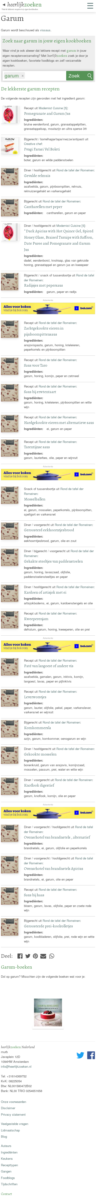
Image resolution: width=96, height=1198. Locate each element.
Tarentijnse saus (37, 447)
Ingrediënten (9, 1152)
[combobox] (34, 74)
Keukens (7, 1158)
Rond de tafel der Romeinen (75, 170)
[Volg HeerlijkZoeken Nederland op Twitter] (80, 1055)
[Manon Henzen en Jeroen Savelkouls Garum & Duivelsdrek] (48, 1027)
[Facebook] (20, 955)
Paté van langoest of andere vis (48, 666)
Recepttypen (9, 1165)
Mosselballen (34, 499)
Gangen (6, 1171)
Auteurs (6, 1146)
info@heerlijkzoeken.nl (16, 1066)
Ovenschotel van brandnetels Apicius (53, 868)
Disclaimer (8, 1108)
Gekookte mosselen (40, 754)
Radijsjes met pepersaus (43, 285)
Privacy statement (13, 1114)
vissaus (45, 30)
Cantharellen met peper (43, 206)
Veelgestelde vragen (14, 1123)
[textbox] (28, 76)
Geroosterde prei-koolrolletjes (48, 926)
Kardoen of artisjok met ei (45, 592)
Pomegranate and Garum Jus (47, 113)
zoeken (24, 4)
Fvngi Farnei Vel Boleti (42, 149)
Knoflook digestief (39, 785)
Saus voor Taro (35, 365)
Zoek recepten (78, 76)
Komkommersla (37, 727)
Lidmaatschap (10, 1130)
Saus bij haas (34, 895)
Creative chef (33, 143)
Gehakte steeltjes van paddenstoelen (53, 561)
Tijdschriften (9, 1184)
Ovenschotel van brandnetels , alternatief (57, 837)
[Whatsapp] (52, 955)
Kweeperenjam (36, 618)
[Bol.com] (48, 313)
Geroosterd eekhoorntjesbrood (49, 530)
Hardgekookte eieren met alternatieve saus (59, 422)
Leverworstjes (35, 697)
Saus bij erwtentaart (40, 391)
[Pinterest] (35, 955)
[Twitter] (28, 955)
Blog (4, 1136)
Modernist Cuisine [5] (53, 108)
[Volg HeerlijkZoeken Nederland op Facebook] (91, 1055)
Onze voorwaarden (13, 1101)
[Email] (43, 955)
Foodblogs (8, 1178)
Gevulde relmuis (37, 175)
